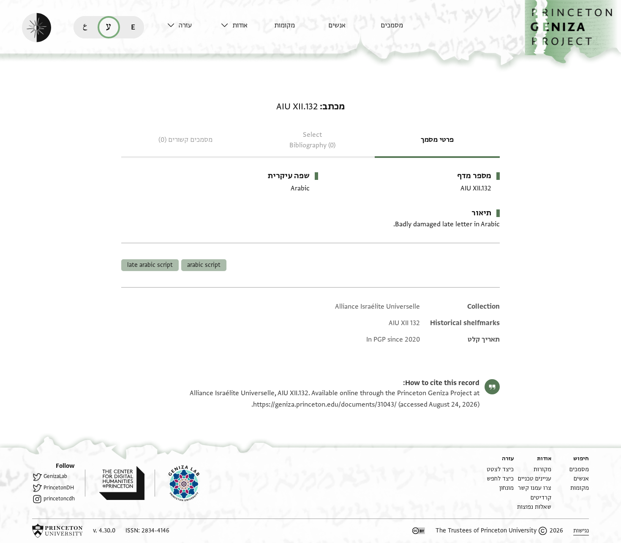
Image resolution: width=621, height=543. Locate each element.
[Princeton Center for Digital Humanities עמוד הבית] (114, 483)
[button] (573, 32)
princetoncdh (59, 498)
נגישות (581, 531)
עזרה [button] (185, 25)
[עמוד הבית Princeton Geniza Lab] (177, 483)
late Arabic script (150, 265)
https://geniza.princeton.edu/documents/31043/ (325, 404)
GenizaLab (55, 476)
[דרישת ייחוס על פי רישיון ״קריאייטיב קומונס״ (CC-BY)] (418, 530)
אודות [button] (240, 25)
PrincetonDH (59, 487)
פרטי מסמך (437, 140)
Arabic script (204, 265)
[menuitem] (405, 29)
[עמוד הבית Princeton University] (57, 531)
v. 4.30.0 (104, 531)
